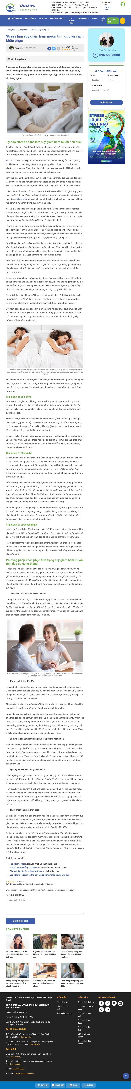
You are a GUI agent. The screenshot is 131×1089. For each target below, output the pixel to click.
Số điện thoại (112, 75)
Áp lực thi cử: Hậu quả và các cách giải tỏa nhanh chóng (44, 983)
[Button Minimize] (81, 59)
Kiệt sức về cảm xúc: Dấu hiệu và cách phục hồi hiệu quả (44, 954)
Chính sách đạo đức (84, 1028)
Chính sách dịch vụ (86, 1002)
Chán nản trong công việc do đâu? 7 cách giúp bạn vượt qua (71, 954)
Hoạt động (30, 18)
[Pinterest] (58, 49)
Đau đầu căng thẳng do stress (23, 867)
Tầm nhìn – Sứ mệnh (63, 1007)
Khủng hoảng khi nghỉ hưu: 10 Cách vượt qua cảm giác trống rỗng (17, 983)
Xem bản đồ (26, 1037)
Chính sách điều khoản (84, 1042)
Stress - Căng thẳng (38, 30)
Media (94, 18)
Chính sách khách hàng (85, 1007)
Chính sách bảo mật (84, 1014)
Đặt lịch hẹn (112, 21)
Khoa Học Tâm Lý (57, 18)
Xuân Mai (19, 48)
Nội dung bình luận (15, 895)
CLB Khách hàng (71, 20)
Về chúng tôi (62, 1002)
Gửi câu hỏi (106, 102)
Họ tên (92, 75)
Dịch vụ (42, 18)
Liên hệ (103, 19)
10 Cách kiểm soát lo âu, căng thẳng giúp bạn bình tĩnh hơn (17, 954)
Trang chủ (9, 18)
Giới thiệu (16, 18)
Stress (9, 160)
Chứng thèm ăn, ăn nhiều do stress (26, 871)
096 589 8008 (109, 55)
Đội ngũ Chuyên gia (65, 1013)
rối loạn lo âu (21, 199)
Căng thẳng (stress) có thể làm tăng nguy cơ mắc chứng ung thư (39, 875)
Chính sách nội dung (84, 1021)
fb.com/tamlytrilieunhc (24, 1073)
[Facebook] (49, 49)
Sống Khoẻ (82, 18)
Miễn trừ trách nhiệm (84, 1035)
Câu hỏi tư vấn (96, 85)
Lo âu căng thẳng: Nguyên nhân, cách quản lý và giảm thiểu (72, 983)
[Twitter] (54, 49)
